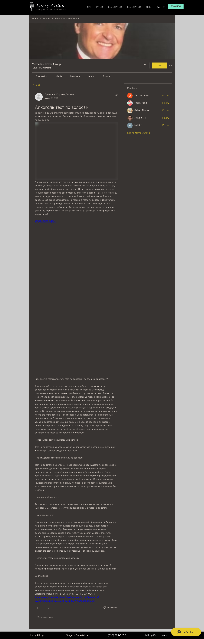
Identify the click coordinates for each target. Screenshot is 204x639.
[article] (76, 358)
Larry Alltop (50, 5)
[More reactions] (47, 608)
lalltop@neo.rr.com (156, 635)
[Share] (116, 95)
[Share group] (170, 65)
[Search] (145, 65)
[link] (41, 76)
